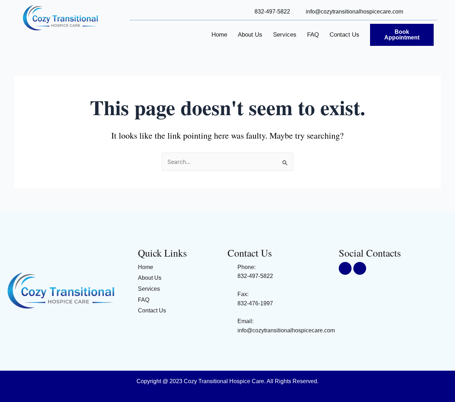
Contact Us (344, 34)
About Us (250, 34)
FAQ (313, 34)
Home (219, 34)
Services (284, 34)
